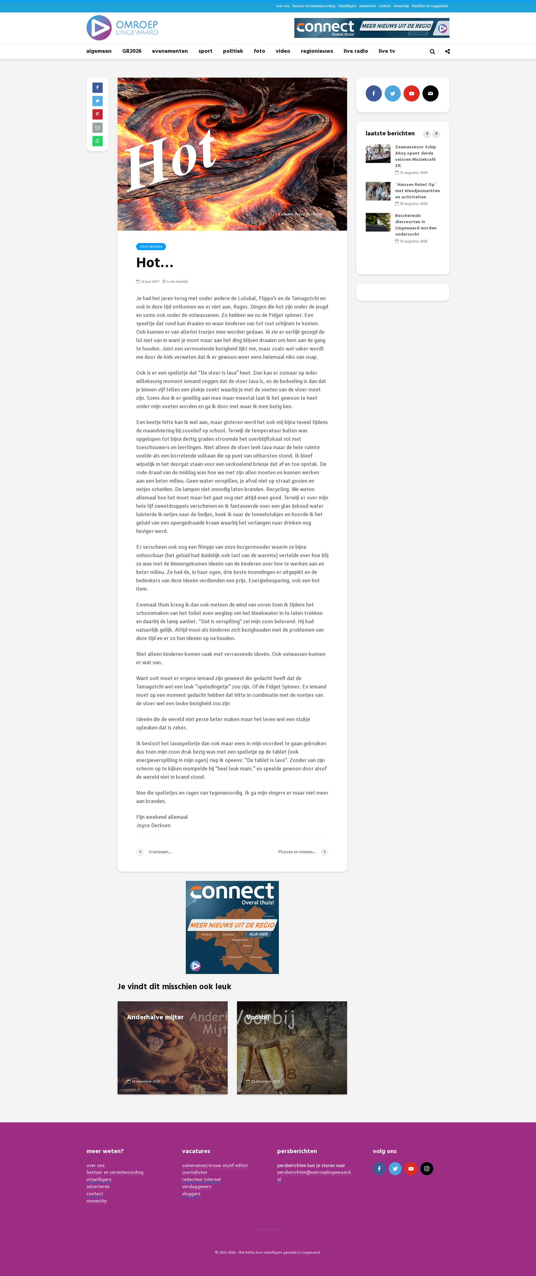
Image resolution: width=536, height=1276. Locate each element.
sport (205, 51)
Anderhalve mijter (155, 1017)
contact (385, 6)
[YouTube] (412, 93)
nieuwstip (401, 6)
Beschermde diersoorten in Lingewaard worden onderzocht (415, 225)
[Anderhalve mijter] (173, 1047)
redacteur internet (201, 1179)
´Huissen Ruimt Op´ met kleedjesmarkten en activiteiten (417, 191)
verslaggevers (196, 1187)
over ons (283, 6)
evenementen (170, 51)
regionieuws (317, 51)
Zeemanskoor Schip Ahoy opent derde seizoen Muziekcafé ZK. (415, 156)
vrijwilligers (347, 6)
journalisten (194, 1172)
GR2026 (131, 51)
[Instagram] (426, 1168)
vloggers (191, 1194)
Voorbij (257, 1017)
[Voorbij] (292, 1047)
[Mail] (430, 93)
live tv (387, 51)
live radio (356, 51)
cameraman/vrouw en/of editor (215, 1165)
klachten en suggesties (430, 6)
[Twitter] (393, 93)
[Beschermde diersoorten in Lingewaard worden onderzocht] (378, 222)
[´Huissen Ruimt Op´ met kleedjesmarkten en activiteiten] (378, 191)
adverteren (367, 6)
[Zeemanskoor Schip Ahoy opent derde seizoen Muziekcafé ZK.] (378, 153)
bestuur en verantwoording (314, 6)
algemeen (99, 51)
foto (259, 51)
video (283, 51)
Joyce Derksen (151, 247)
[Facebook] (374, 93)
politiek (233, 51)
